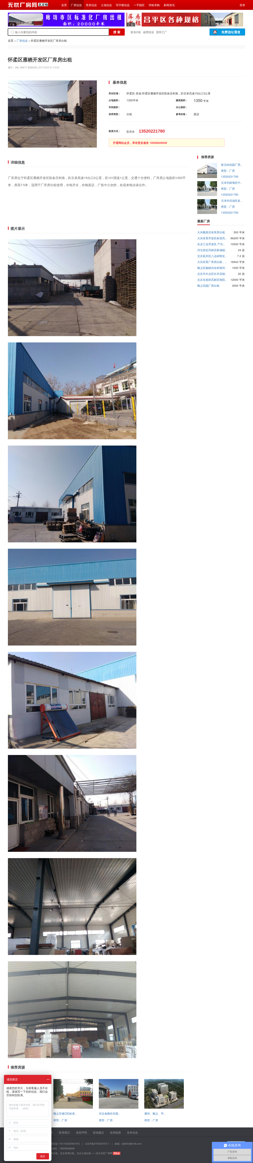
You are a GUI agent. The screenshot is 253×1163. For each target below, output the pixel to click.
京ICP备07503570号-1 (97, 1143)
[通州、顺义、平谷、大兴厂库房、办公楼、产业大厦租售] (164, 1107)
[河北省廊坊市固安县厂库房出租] (118, 1107)
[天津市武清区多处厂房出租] (207, 213)
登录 (242, 5)
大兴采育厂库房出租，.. (212, 262)
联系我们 (64, 1132)
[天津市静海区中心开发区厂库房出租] (207, 195)
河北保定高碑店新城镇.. (212, 250)
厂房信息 (76, 5)
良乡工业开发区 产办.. (211, 244)
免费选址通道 (230, 32)
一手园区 (139, 5)
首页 (64, 5)
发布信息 (132, 1132)
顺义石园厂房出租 (208, 285)
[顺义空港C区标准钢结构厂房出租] (73, 1107)
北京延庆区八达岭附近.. (212, 256)
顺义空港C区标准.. (64, 1113)
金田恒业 (148, 32)
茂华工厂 (161, 32)
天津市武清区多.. (231, 201)
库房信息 (91, 5)
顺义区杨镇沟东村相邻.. (212, 268)
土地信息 (106, 5)
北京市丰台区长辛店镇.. (212, 274)
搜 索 (116, 32)
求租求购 (154, 5)
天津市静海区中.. (231, 183)
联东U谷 (136, 32)
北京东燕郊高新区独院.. (212, 280)
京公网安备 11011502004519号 (63, 1143)
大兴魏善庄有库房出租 (211, 232)
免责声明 (81, 1132)
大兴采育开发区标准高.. (212, 238)
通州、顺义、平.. (154, 1113)
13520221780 (229, 176)
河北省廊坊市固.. (109, 1113)
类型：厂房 (60, 1120)
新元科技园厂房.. (231, 165)
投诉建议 (98, 1132)
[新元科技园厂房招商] (207, 177)
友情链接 (115, 1132)
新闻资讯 (169, 5)
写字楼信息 (123, 5)
